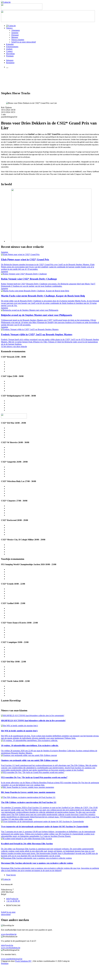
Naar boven (11, 875)
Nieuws (9, 28)
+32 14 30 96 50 (13, 901)
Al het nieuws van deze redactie (14, 346)
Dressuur (15, 35)
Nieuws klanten (17, 40)
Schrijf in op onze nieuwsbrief (23, 42)
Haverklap (10, 53)
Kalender (10, 44)
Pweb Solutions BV (23, 961)
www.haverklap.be (8, 934)
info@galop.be (12, 899)
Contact (9, 51)
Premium (10, 56)
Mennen (14, 37)
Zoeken (9, 49)
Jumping (14, 33)
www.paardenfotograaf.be (11, 959)
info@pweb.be (7, 945)
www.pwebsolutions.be (10, 948)
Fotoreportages (12, 46)
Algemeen (15, 30)
